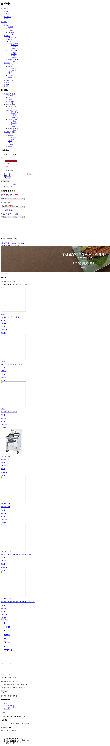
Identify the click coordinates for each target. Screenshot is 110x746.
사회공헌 (10, 30)
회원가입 (7, 13)
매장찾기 (7, 84)
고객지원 (7, 63)
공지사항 (10, 64)
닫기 (23, 199)
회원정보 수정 (8, 80)
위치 (9, 28)
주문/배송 (7, 15)
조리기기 (10, 39)
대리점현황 (14, 48)
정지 (6, 273)
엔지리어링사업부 (13, 59)
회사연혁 (10, 27)
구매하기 (3, 333)
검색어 (7, 174)
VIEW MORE (5, 242)
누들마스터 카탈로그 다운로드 (10, 245)
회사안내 (10, 34)
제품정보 (13, 46)
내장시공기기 (12, 37)
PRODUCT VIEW (6, 663)
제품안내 (7, 36)
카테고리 (5, 181)
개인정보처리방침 (9, 707)
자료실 (10, 72)
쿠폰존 (10, 77)
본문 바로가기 (5, 8)
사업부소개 (14, 45)
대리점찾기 (11, 66)
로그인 (6, 11)
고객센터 (10, 75)
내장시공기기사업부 (14, 43)
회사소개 (7, 18)
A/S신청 (6, 82)
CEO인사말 (11, 32)
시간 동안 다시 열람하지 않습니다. (10, 199)
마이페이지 (7, 17)
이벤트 (10, 74)
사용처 (13, 55)
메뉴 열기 (4, 22)
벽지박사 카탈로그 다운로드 (9, 243)
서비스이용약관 (9, 705)
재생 (2, 273)
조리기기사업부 (12, 50)
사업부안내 (7, 41)
